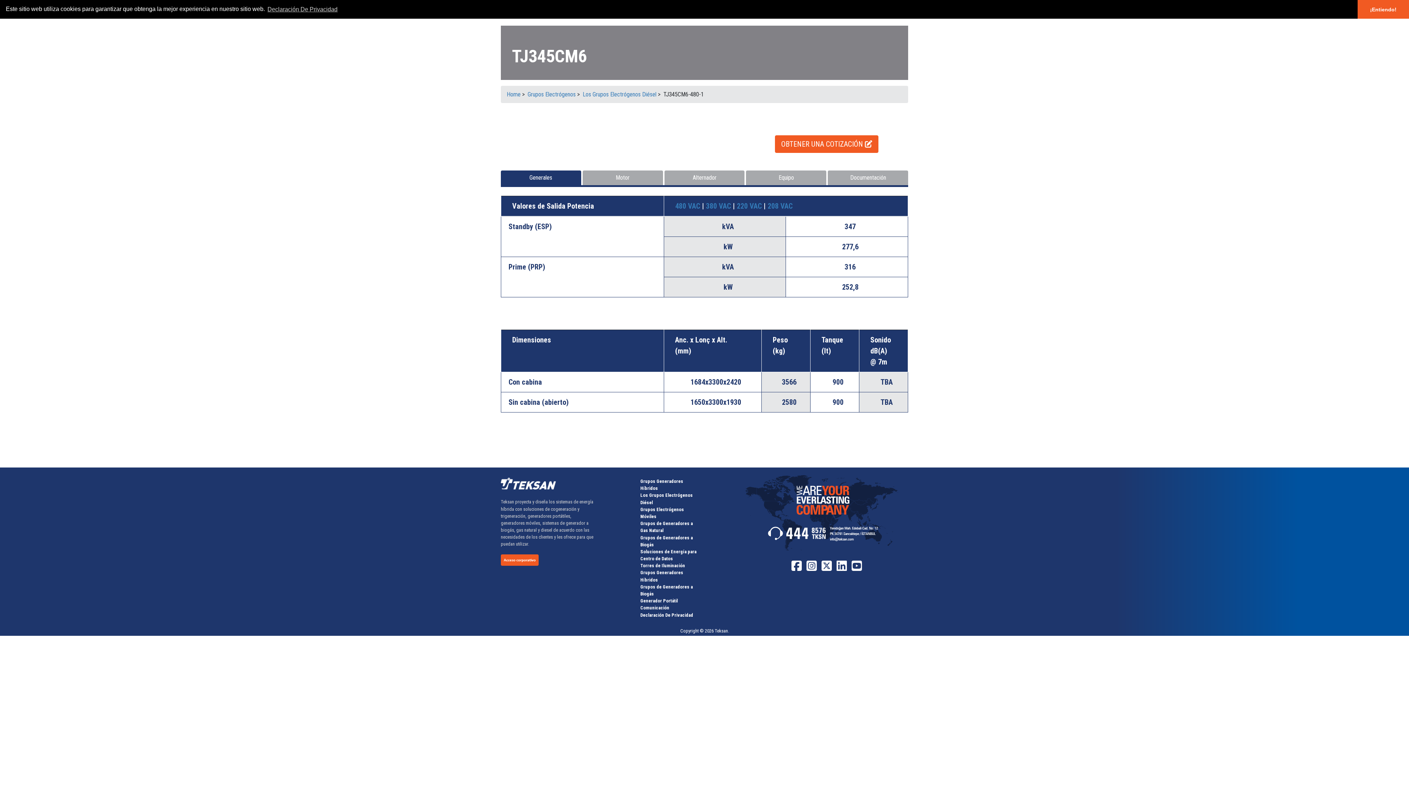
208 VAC (780, 206)
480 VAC (688, 206)
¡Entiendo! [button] (1383, 9)
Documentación (868, 177)
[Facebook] (797, 568)
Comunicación (654, 607)
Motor (623, 177)
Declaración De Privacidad (666, 615)
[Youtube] (857, 568)
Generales (540, 177)
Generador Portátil (659, 601)
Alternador (705, 177)
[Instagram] (812, 568)
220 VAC (750, 206)
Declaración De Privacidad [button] (302, 9)
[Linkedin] (842, 568)
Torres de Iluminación (662, 565)
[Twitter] (827, 568)
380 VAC (719, 206)
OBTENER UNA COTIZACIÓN (823, 144)
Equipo (786, 177)
